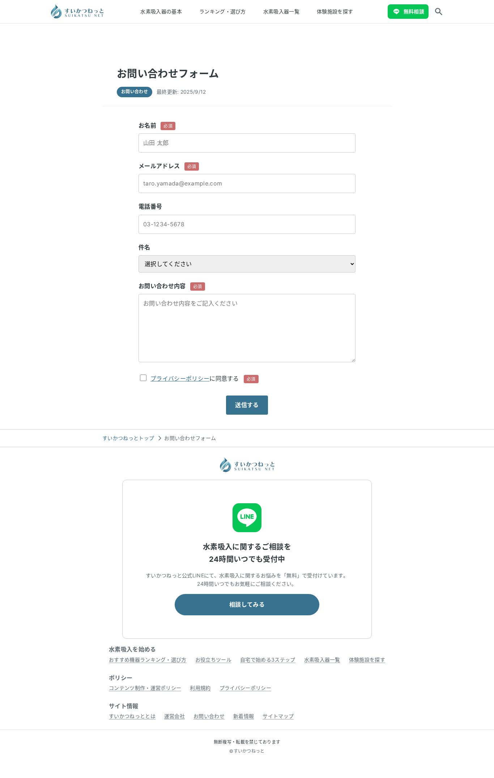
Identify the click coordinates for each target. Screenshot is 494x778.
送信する (247, 405)
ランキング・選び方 (222, 11)
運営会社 (174, 716)
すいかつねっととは (132, 716)
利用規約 (200, 688)
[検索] (438, 11)
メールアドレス (167, 166)
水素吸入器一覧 (281, 11)
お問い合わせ (209, 716)
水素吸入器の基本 (161, 11)
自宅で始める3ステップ (267, 660)
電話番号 (150, 206)
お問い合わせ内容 (170, 286)
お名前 (156, 125)
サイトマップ (278, 716)
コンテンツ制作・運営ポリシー (145, 688)
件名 (144, 247)
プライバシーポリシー (179, 378)
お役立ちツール (213, 660)
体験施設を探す (335, 11)
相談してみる (247, 604)
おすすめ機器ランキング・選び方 (148, 660)
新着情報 (243, 716)
